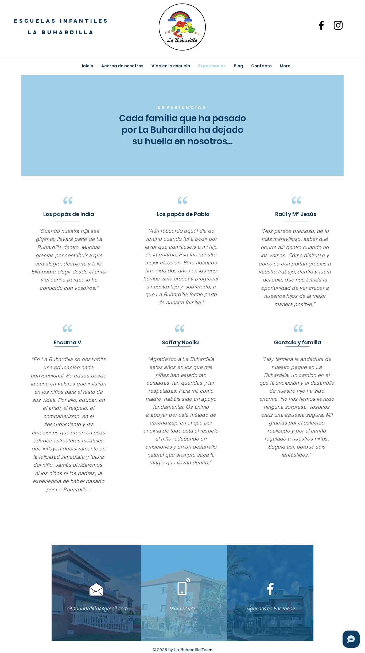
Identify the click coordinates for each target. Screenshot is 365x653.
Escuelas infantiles (61, 21)
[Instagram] (338, 25)
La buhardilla (61, 32)
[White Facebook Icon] (270, 589)
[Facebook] (321, 25)
